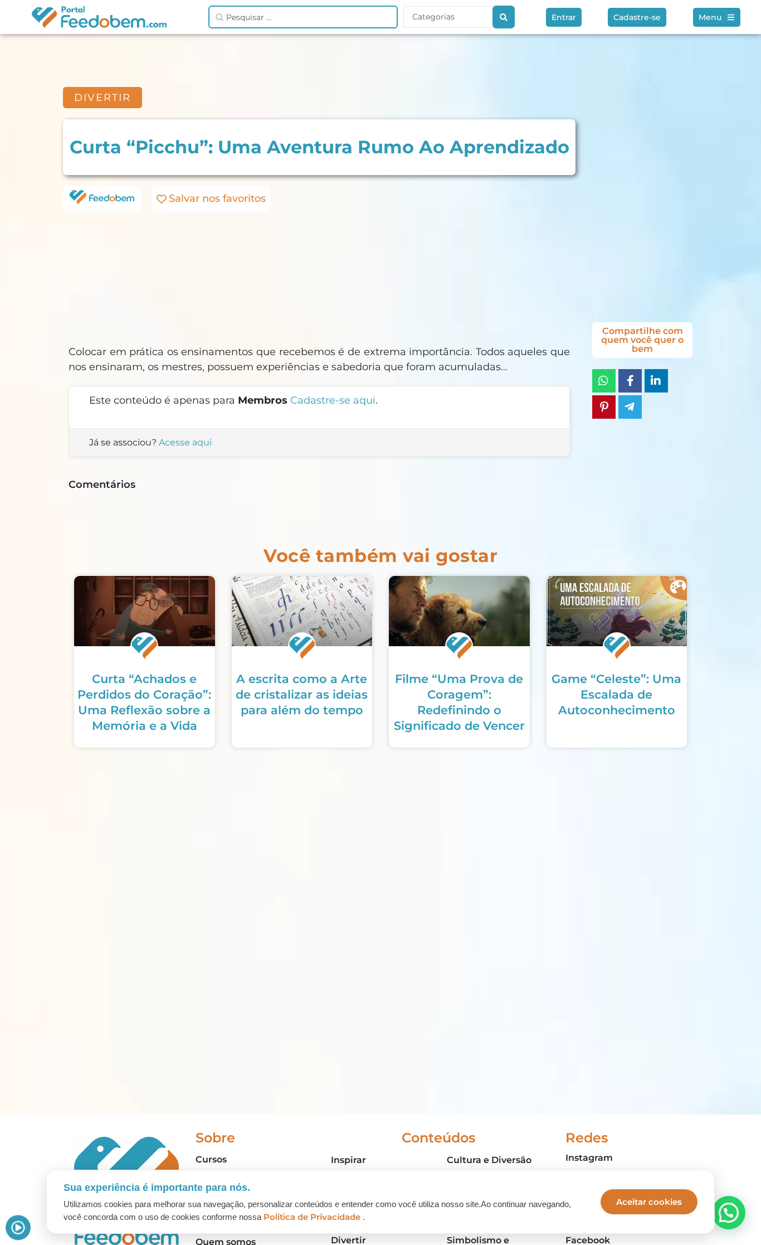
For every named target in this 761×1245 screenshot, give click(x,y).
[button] (728, 1212)
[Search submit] (503, 17)
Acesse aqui (185, 442)
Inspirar (348, 1160)
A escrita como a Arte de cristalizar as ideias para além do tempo (302, 694)
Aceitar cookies (649, 1201)
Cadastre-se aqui (332, 400)
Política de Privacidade (312, 1217)
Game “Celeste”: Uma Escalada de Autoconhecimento (616, 694)
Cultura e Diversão (489, 1160)
